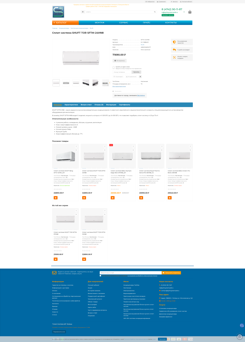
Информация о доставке (60, 288)
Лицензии (91, 315)
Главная (54, 28)
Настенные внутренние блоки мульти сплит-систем (138, 305)
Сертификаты (124, 105)
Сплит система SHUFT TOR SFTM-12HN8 (94, 172)
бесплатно (141, 95)
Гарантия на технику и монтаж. (62, 285)
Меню (126, 281)
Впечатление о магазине (96, 293)
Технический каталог (95, 299)
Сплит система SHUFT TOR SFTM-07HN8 (65, 233)
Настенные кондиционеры (79, 28)
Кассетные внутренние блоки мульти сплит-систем (138, 310)
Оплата (54, 290)
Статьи (54, 314)
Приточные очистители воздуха (134, 296)
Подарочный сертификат (96, 296)
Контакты (171, 22)
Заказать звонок (168, 15)
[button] (52, 82)
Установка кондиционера (168, 308)
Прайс (146, 22)
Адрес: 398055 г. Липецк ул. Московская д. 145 (177, 298)
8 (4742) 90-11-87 (172, 9)
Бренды (55, 306)
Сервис (123, 22)
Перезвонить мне (59, 332)
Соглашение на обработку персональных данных (66, 297)
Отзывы (54, 309)
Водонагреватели (129, 293)
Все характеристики (119, 86)
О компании (56, 293)
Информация (58, 281)
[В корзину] (56, 197)
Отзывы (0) (99, 105)
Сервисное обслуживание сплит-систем (173, 311)
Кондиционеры (64, 28)
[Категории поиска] (83, 12)
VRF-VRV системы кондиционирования (136, 318)
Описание (58, 105)
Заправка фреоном (165, 316)
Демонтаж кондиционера (168, 314)
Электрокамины (128, 290)
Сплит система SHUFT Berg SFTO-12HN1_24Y (63, 172)
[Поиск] (155, 11)
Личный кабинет (93, 285)
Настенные (127, 288)
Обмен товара (93, 302)
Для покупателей (95, 281)
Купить (136, 72)
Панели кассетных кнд (131, 302)
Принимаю (162, 339)
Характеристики (71, 105)
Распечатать (118, 91)
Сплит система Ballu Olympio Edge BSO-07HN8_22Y (121, 172)
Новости (55, 312)
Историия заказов (94, 290)
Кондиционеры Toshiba (131, 285)
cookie (154, 339)
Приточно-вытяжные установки (134, 299)
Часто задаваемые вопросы (97, 310)
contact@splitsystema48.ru (170, 290)
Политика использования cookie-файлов (66, 301)
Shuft (91, 28)
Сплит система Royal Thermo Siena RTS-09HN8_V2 (149, 172)
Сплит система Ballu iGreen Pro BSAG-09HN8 (179, 172)
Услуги (162, 305)
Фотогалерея (92, 304)
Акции (90, 288)
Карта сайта (92, 307)
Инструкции (111, 105)
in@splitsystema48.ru (170, 12)
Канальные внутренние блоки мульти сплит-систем (138, 314)
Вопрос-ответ (86, 105)
